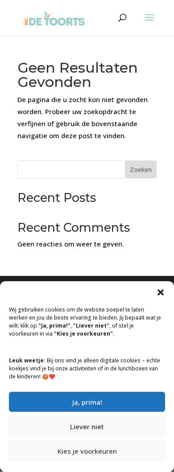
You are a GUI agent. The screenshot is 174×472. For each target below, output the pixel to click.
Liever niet (87, 426)
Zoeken (141, 169)
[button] (160, 292)
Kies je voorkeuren (87, 451)
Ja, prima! (87, 402)
